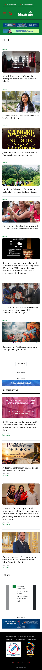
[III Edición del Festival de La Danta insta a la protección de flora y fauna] (21, 175)
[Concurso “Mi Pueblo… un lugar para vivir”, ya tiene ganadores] (21, 332)
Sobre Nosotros (11, 637)
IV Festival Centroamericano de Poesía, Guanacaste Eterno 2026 (20, 469)
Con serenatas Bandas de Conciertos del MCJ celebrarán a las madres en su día (20, 227)
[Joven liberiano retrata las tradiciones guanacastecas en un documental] (21, 138)
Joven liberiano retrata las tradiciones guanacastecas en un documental (20, 153)
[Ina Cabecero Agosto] (21, 25)
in (28, 663)
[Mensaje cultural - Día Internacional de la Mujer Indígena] (21, 101)
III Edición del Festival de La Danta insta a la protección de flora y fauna (19, 190)
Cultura (4, 49)
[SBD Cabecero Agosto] (21, 31)
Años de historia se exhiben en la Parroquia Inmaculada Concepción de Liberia (19, 79)
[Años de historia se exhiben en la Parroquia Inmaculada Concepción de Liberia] (21, 62)
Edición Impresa (11, 4)
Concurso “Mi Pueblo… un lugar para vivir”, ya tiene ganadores (19, 348)
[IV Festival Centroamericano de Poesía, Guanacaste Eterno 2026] (21, 453)
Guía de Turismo (20, 640)
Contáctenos (32, 640)
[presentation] (7, 597)
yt (22, 663)
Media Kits (9, 640)
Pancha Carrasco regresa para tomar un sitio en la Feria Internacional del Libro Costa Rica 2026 (19, 560)
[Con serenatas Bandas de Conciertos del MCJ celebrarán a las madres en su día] (21, 212)
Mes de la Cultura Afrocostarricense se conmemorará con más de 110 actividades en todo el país (20, 310)
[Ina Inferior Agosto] (21, 624)
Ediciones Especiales (27, 4)
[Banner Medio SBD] (21, 382)
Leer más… (6, 435)
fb (17, 663)
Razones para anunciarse (26, 637)
